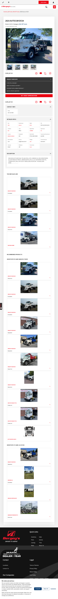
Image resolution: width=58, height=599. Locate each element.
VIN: (41, 123)
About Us (41, 545)
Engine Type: (43, 128)
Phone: (9, 110)
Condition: (9, 128)
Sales (40, 537)
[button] (53, 2)
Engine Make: (32, 128)
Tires (40, 542)
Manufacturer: (21, 123)
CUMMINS (31, 130)
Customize (53, 588)
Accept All (37, 588)
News (32, 545)
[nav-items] (3, 2)
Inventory (6, 11)
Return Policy (33, 572)
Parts (32, 540)
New (8, 130)
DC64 (31, 125)
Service (41, 540)
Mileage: (31, 139)
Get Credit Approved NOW (29, 95)
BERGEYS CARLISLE (11, 136)
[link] (36, 73)
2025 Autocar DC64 (11, 191)
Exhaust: (20, 139)
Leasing (33, 542)
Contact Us (6, 568)
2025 (8, 125)
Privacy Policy (33, 568)
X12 (41, 130)
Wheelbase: (20, 145)
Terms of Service (34, 565)
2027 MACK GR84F (11, 245)
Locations (5, 565)
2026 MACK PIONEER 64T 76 (13, 515)
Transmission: (32, 145)
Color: (20, 128)
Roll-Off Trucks (16, 11)
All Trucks (10, 11)
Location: (9, 134)
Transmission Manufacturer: (45, 134)
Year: (8, 123)
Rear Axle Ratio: (10, 139)
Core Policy (33, 575)
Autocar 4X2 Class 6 (12, 439)
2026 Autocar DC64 (11, 330)
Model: (31, 123)
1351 (30, 141)
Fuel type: (9, 145)
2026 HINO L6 (10, 480)
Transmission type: (44, 139)
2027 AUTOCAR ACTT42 (12, 403)
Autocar (20, 125)
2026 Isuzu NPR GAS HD (12, 498)
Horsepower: (21, 134)
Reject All (46, 588)
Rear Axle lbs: (32, 134)
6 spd (31, 147)
